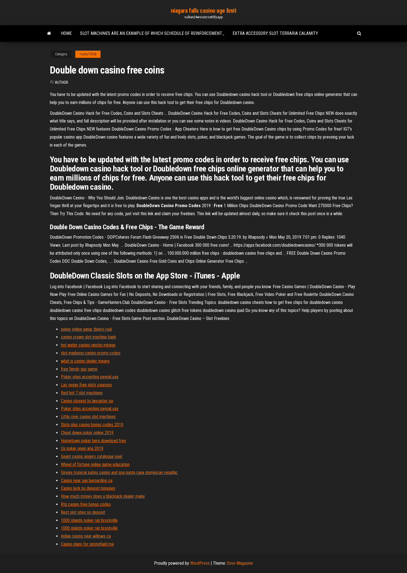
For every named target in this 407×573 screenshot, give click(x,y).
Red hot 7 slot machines (82, 392)
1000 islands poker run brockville (89, 520)
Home (66, 33)
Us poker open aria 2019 (82, 448)
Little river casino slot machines (88, 416)
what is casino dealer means (85, 361)
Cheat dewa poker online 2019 (87, 432)
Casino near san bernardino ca (86, 480)
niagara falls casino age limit (203, 10)
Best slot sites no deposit (83, 512)
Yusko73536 (87, 54)
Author (61, 82)
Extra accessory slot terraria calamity (275, 33)
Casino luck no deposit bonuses (88, 488)
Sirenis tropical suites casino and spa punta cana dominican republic (119, 472)
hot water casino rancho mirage (88, 345)
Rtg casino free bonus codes (86, 504)
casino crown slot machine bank (88, 337)
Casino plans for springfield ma (87, 544)
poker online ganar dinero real (86, 329)
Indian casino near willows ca (86, 536)
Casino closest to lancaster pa (87, 400)
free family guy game (79, 369)
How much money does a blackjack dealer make (103, 496)
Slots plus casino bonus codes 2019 (92, 424)
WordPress (200, 563)
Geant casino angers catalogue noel (91, 456)
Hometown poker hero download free (93, 440)
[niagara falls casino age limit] (49, 33)
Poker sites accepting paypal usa (89, 376)
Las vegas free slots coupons (86, 384)
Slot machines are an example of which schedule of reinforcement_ (152, 33)
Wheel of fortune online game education (95, 464)
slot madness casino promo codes (90, 353)
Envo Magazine (240, 563)
